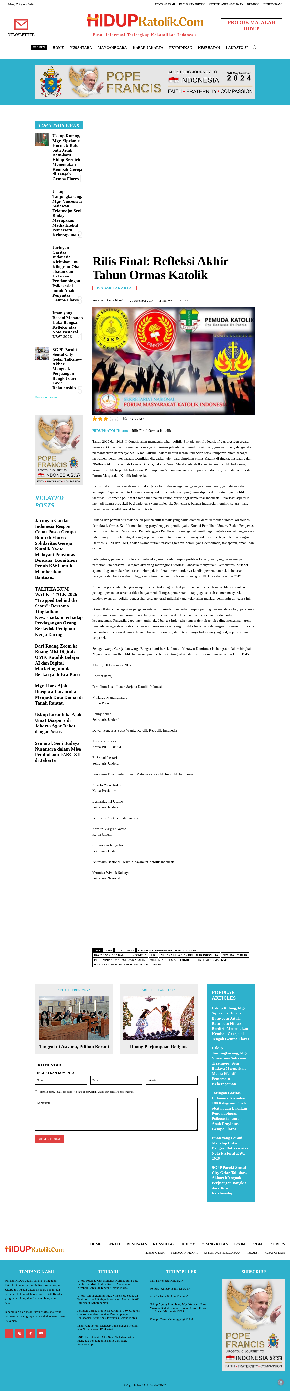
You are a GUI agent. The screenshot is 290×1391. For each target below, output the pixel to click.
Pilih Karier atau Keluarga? (166, 1280)
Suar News (214, 1204)
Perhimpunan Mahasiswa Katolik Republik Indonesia (135, 959)
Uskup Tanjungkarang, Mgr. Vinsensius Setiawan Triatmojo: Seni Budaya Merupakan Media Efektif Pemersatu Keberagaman (67, 213)
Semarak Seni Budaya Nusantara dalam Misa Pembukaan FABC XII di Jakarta (58, 752)
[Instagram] (19, 1333)
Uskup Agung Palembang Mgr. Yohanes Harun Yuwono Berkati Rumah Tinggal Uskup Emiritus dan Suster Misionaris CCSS (179, 1308)
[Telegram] (251, 300)
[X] (233, 300)
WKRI (157, 964)
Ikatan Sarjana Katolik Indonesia (120, 955)
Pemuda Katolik (234, 955)
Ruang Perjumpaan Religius (158, 1046)
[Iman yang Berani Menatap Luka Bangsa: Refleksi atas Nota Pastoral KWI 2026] (42, 316)
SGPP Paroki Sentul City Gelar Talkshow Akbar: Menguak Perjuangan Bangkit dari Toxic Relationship (67, 368)
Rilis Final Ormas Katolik (214, 959)
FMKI (130, 950)
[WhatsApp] (242, 300)
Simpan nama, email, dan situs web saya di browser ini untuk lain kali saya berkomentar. (87, 1091)
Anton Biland (114, 300)
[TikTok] (30, 1333)
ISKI (153, 955)
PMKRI (184, 959)
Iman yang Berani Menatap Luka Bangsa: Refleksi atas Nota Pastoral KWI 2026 (67, 324)
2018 (109, 950)
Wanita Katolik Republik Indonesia (121, 964)
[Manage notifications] (281, 1382)
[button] (254, 47)
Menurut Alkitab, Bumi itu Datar (170, 1288)
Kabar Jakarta (114, 288)
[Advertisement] (173, 148)
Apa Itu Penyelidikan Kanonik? (169, 1296)
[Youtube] (41, 1333)
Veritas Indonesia (46, 397)
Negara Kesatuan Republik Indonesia (189, 955)
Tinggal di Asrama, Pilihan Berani (74, 1046)
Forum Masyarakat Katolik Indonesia (167, 950)
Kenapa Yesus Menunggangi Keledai (172, 1319)
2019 (119, 950)
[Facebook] (224, 300)
